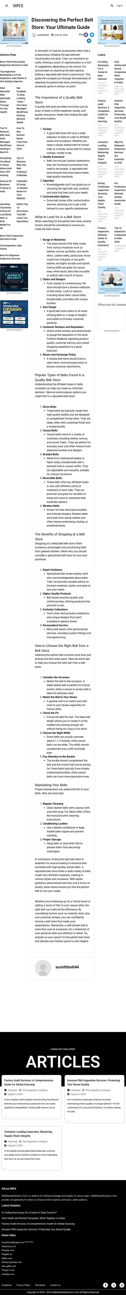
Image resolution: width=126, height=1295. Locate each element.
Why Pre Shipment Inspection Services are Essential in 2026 (119, 152)
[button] (112, 6)
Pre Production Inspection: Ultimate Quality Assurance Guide (120, 193)
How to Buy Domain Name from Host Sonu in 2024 (22, 138)
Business (13, 1090)
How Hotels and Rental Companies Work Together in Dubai (33, 1218)
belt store (51, 106)
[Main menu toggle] (6, 5)
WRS (18, 5)
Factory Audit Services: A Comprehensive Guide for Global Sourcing (106, 111)
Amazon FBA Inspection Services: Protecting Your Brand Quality (120, 111)
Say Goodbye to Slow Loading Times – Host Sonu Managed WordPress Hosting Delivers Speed (22, 105)
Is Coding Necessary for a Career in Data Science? (29, 1212)
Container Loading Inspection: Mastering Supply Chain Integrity (103, 152)
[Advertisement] (63, 1006)
